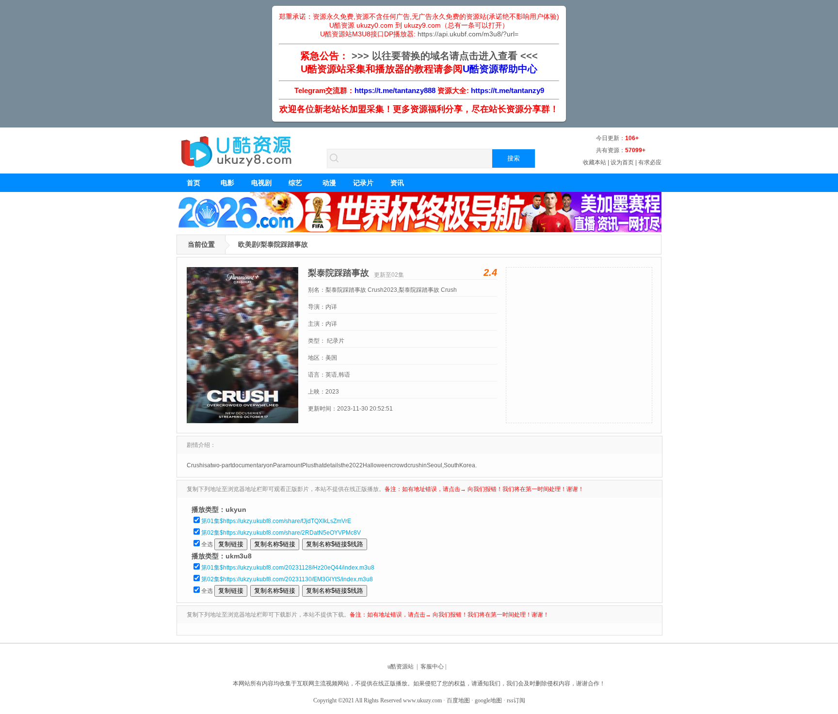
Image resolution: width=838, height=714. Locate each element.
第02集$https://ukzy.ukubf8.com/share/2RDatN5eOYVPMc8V (281, 532)
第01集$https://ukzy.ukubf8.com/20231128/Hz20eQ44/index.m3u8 (287, 567)
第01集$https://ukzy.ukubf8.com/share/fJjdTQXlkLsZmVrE (276, 521)
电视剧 (261, 183)
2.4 (490, 272)
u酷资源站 (400, 666)
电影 (227, 183)
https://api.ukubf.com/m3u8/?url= (468, 34)
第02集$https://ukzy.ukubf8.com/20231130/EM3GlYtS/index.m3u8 (287, 579)
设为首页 (622, 162)
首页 (193, 183)
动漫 (329, 183)
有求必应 (649, 162)
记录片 (363, 183)
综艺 (295, 183)
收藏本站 (594, 162)
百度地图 (458, 700)
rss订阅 (516, 700)
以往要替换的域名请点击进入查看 (445, 55)
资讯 (397, 183)
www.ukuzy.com (422, 700)
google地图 (488, 700)
